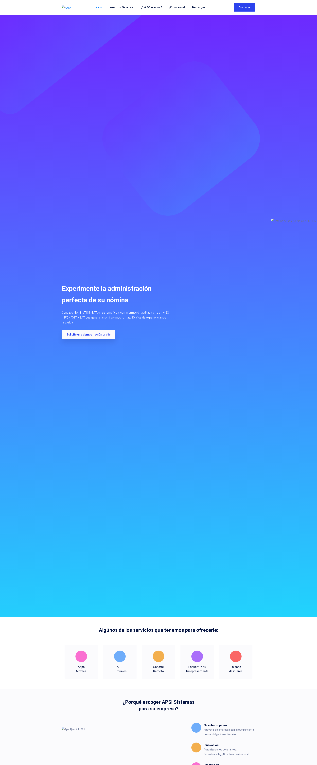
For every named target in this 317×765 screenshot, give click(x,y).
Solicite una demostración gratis (89, 334)
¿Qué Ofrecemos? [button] (151, 7)
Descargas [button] (198, 7)
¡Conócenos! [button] (177, 7)
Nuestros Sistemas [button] (121, 7)
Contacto (244, 7)
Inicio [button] (98, 7)
